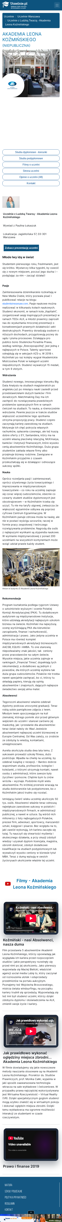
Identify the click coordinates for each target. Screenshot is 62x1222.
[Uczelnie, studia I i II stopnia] (14, 5)
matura (8, 1185)
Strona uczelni (31, 170)
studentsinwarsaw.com (15, 303)
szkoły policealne (13, 1191)
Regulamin (9, 1203)
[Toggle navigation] (57, 5)
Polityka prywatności (15, 1197)
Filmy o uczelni (31, 164)
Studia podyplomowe (31, 158)
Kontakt (31, 183)
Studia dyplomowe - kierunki (31, 152)
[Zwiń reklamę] (31, 1212)
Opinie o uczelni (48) (31, 177)
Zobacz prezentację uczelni (21, 248)
